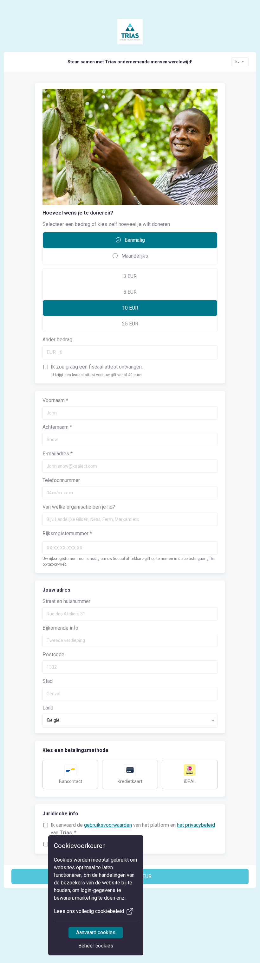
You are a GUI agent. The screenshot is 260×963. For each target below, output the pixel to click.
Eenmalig (134, 240)
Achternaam (57, 427)
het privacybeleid (196, 825)
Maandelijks (134, 256)
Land (47, 708)
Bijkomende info (60, 628)
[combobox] (239, 62)
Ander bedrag (57, 340)
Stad (47, 681)
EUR (51, 352)
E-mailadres (57, 454)
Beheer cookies (95, 946)
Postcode (53, 655)
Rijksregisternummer (67, 533)
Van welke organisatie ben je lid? (78, 507)
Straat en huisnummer (66, 601)
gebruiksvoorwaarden (108, 825)
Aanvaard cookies (95, 932)
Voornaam (55, 400)
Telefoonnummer (61, 480)
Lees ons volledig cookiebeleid (89, 911)
